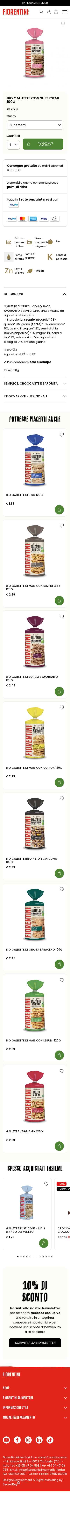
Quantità (13, 136)
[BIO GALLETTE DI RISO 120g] (35, 461)
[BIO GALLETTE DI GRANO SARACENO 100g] (35, 915)
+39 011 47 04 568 (27, 1466)
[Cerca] (41, 12)
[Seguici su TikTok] (49, 1440)
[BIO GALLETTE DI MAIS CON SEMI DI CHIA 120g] (35, 552)
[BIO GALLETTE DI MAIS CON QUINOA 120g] (35, 734)
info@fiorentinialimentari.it (37, 1470)
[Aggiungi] (59, 509)
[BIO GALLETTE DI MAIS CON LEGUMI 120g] (35, 1006)
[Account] (49, 12)
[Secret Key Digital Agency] (11, 1484)
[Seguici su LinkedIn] (39, 1440)
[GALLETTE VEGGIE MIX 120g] (35, 1097)
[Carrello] (56, 12)
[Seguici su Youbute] (6, 1440)
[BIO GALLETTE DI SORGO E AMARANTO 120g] (35, 643)
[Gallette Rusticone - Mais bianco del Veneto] (27, 1202)
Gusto (11, 116)
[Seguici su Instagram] (28, 1440)
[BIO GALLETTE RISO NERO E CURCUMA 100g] (35, 824)
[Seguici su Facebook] (17, 1440)
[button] (18, 1256)
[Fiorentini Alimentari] (20, 12)
